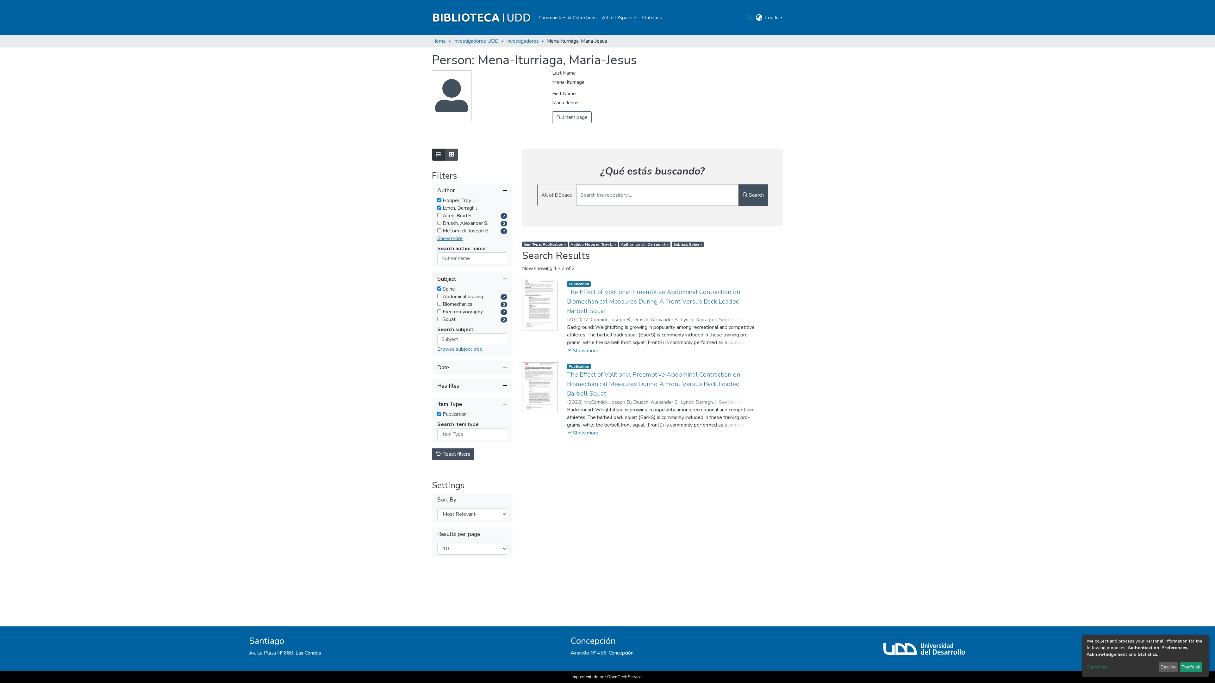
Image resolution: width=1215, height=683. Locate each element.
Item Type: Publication (545, 244)
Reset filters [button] (455, 454)
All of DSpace (556, 195)
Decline (1168, 667)
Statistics (651, 17)
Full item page (572, 117)
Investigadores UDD (476, 41)
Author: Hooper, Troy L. (593, 244)
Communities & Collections (568, 17)
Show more (450, 238)
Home (439, 41)
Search (756, 195)
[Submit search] (750, 18)
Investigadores (522, 41)
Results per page (458, 534)
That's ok (1190, 667)
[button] (759, 18)
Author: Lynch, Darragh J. (645, 244)
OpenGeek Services (625, 677)
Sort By (446, 499)
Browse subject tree (460, 349)
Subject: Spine (687, 244)
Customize (1097, 667)
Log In (772, 17)
